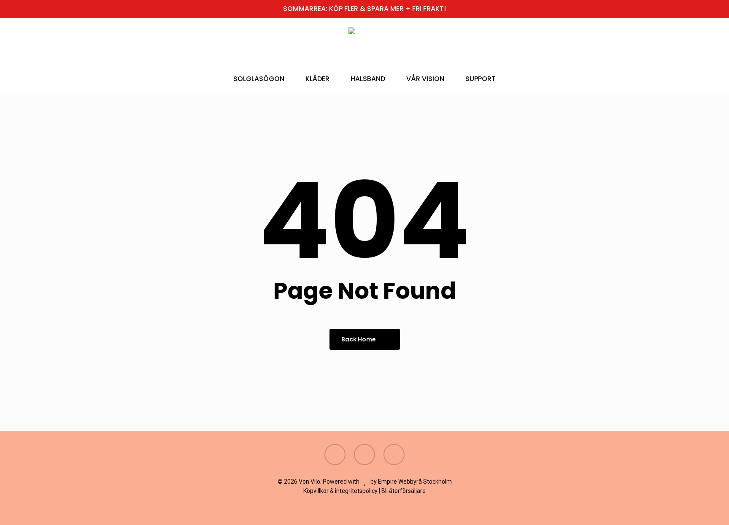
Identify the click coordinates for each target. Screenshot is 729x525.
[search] (616, 46)
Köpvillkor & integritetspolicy (340, 490)
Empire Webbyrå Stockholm (415, 481)
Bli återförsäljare (403, 490)
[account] (638, 46)
